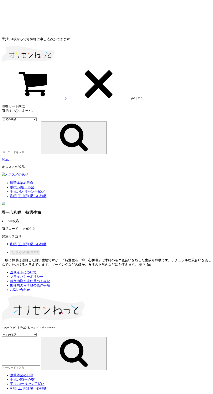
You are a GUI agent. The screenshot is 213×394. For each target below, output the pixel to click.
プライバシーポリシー (26, 276)
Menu (5, 159)
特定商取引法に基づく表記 (30, 281)
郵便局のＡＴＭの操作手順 (30, 285)
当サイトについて (23, 272)
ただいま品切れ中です (25, 252)
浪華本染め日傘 (21, 183)
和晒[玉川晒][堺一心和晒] (28, 196)
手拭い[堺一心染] (22, 187)
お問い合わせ (20, 289)
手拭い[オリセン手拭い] (27, 191)
